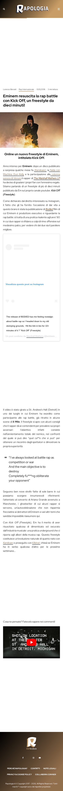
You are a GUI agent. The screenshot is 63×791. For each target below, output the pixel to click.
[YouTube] (40, 758)
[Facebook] (23, 758)
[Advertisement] (31, 55)
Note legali (49, 768)
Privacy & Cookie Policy (19, 774)
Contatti (35, 768)
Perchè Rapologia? (17, 768)
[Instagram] (33, 758)
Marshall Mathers (34, 336)
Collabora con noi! (45, 774)
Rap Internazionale (26, 89)
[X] (28, 757)
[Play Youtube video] (31, 642)
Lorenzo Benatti (9, 89)
